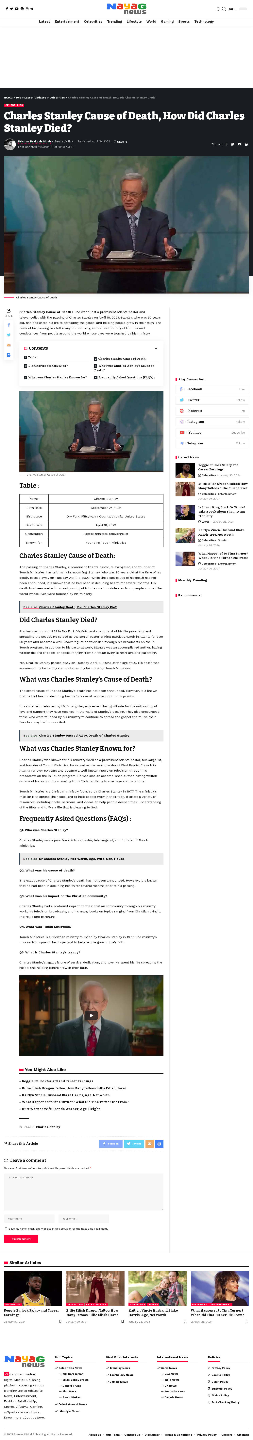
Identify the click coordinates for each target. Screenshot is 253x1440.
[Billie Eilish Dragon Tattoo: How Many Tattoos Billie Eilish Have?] (185, 489)
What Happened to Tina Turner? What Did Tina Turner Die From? (75, 1102)
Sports (222, 540)
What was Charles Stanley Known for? (57, 377)
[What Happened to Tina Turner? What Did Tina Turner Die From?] (185, 559)
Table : (33, 357)
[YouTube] (17, 8)
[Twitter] (11, 8)
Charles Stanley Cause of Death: (122, 358)
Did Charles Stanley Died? (48, 366)
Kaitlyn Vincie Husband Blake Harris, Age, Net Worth (66, 1095)
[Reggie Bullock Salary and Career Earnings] (185, 470)
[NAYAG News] (126, 9)
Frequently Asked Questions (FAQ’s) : (126, 377)
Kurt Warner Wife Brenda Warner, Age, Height (61, 1109)
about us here (33, 1417)
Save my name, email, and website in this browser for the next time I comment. (58, 1228)
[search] (224, 9)
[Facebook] (7, 8)
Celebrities (14, 105)
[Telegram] (31, 8)
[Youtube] (212, 432)
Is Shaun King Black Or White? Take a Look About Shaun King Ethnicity (221, 511)
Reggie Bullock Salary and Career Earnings (57, 1081)
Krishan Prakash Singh (34, 141)
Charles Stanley (48, 1127)
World (206, 521)
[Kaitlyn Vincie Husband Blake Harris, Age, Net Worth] (185, 535)
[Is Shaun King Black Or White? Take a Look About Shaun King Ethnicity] (185, 512)
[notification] (218, 9)
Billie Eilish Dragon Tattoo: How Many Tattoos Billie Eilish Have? (74, 1088)
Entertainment (227, 493)
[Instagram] (27, 8)
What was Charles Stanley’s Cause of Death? (124, 368)
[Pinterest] (22, 8)
